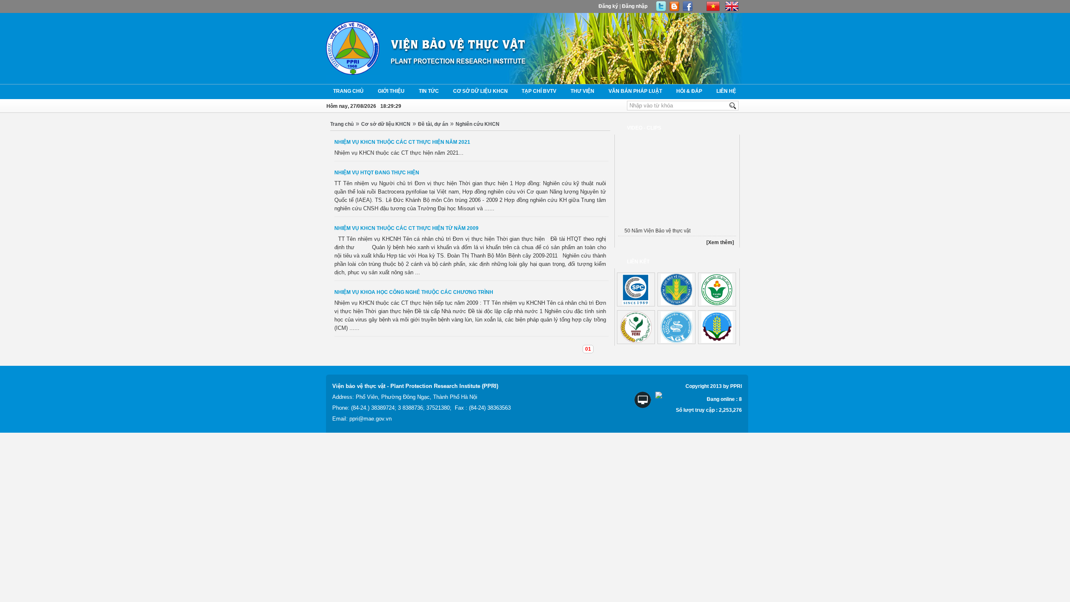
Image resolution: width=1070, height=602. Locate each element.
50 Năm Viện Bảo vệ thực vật (657, 231)
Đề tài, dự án (433, 124)
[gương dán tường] (661, 10)
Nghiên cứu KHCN (477, 124)
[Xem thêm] (720, 242)
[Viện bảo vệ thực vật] (459, 69)
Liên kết (638, 262)
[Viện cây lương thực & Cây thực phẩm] (636, 327)
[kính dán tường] (717, 289)
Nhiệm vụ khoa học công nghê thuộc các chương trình (413, 292)
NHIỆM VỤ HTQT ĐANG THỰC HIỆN (376, 173)
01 (588, 349)
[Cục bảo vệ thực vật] (676, 289)
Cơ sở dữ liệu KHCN (385, 124)
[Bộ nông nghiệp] (717, 327)
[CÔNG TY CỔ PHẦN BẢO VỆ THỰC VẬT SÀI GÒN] (636, 289)
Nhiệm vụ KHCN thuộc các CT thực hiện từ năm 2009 (406, 228)
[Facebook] (688, 10)
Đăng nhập (634, 6)
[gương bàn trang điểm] (676, 327)
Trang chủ (342, 124)
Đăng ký (608, 6)
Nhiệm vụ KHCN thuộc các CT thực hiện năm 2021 (402, 142)
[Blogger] (674, 10)
